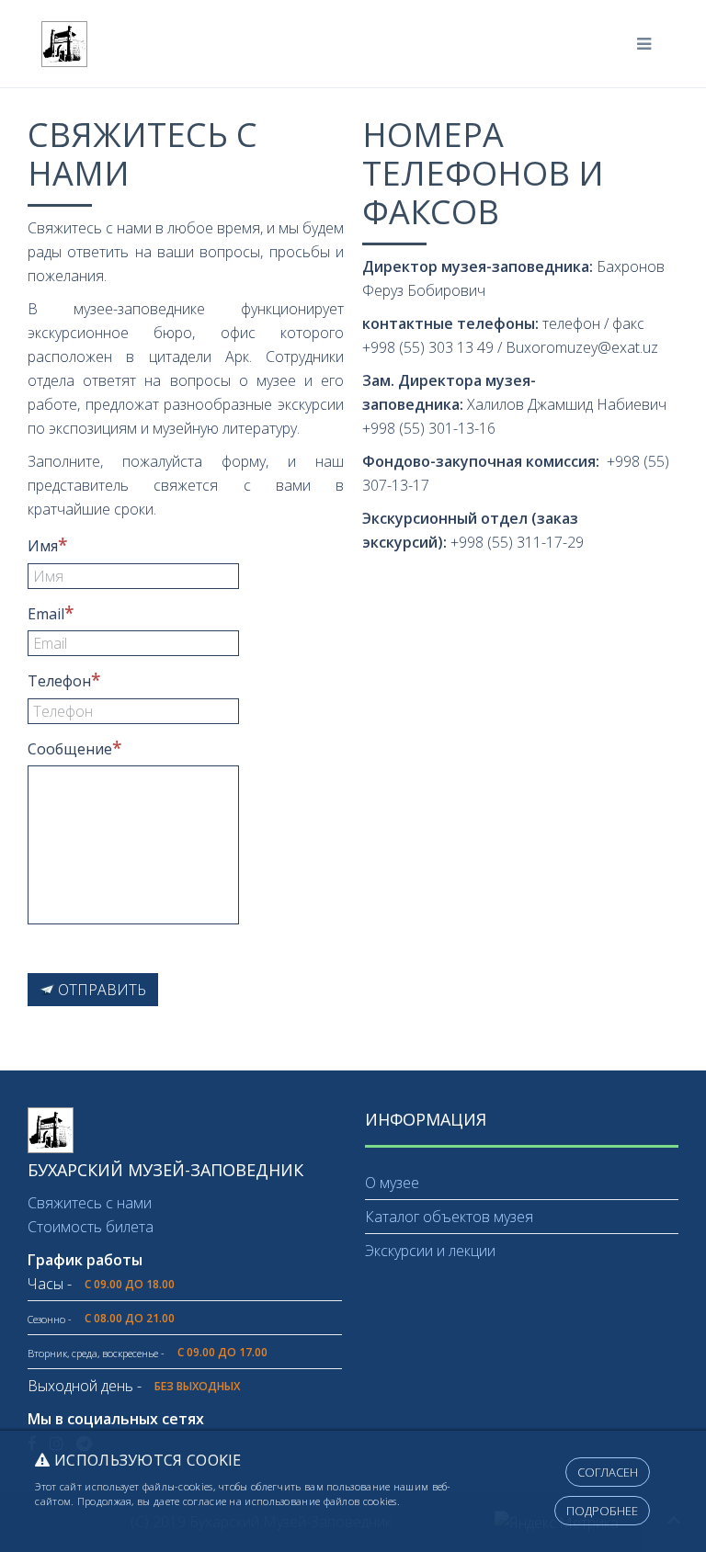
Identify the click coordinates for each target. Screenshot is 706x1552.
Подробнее (602, 1510)
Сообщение (70, 749)
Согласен (607, 1472)
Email (46, 614)
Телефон (59, 681)
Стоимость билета (91, 1227)
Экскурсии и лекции (430, 1250)
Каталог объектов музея (449, 1216)
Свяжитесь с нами (90, 1203)
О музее (392, 1182)
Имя (43, 546)
